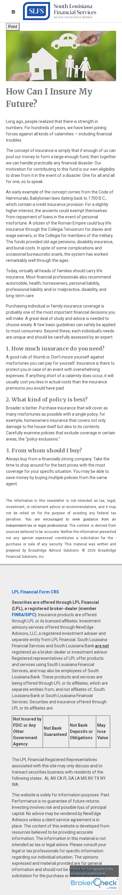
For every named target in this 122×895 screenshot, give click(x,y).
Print (12, 26)
